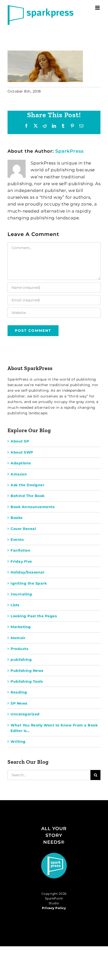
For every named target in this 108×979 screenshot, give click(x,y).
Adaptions (21, 463)
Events (17, 539)
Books (17, 517)
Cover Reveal (23, 528)
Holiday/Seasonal (27, 572)
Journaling (21, 594)
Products (19, 648)
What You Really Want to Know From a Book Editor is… (54, 728)
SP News (19, 703)
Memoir (18, 638)
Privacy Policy (54, 908)
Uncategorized (25, 714)
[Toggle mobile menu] (98, 7)
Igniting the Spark (29, 583)
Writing (18, 741)
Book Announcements (33, 507)
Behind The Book (28, 496)
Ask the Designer (27, 485)
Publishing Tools (27, 681)
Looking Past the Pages (34, 616)
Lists (15, 605)
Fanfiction (20, 550)
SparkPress (69, 151)
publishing (21, 659)
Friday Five (21, 561)
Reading (19, 692)
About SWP (22, 452)
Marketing (21, 627)
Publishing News (27, 670)
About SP (20, 441)
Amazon (19, 474)
